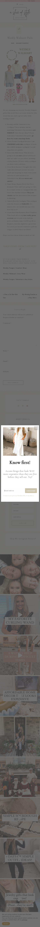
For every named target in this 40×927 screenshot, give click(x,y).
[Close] (36, 428)
